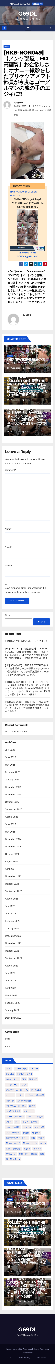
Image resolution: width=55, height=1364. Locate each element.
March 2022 (11, 995)
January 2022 (12, 1010)
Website (9, 565)
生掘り (27, 1148)
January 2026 (12, 779)
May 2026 (10, 765)
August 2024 (11, 861)
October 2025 (12, 802)
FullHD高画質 (21, 1068)
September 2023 (13, 891)
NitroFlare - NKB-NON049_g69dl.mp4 (27, 254)
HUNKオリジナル (24, 1074)
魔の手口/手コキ (13, 1159)
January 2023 (12, 928)
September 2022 (13, 958)
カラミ (20, 1095)
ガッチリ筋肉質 (24, 1100)
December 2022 (13, 936)
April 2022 (10, 988)
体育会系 (27, 110)
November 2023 (13, 876)
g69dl (20, 102)
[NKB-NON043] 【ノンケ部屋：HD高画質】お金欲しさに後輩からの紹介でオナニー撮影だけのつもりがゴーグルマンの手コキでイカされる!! (36, 286)
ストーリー (29, 1111)
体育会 (26, 1132)
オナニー (10, 1095)
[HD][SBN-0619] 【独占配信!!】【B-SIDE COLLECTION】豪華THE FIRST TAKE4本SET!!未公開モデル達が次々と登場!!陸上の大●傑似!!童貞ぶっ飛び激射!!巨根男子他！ (27, 384)
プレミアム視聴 (13, 1127)
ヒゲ (17, 1122)
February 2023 (12, 921)
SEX (24, 1079)
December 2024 (13, 839)
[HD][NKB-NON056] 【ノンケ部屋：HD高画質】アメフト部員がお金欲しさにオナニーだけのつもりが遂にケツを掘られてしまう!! (17, 286)
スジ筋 (32, 1106)
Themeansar (27, 1353)
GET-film (34, 1068)
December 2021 (13, 1018)
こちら (24, 1084)
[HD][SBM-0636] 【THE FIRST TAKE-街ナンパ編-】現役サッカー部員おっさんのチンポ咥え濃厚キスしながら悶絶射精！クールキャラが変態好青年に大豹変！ (27, 416)
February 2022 (12, 1003)
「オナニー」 (12, 1084)
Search (8, 615)
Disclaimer (41, 1357)
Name (8, 529)
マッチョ (27, 1127)
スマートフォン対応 (15, 1116)
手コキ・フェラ (30, 1143)
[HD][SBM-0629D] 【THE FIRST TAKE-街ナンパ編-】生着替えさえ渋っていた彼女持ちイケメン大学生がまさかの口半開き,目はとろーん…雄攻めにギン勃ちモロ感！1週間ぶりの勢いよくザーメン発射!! (27, 688)
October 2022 (12, 951)
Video (6, 46)
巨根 (33, 1138)
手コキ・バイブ (39, 110)
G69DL (27, 13)
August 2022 (11, 966)
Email (8, 547)
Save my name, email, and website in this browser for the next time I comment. (25, 590)
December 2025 (13, 787)
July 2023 (10, 906)
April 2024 (10, 869)
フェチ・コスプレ (30, 1122)
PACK (8, 1039)
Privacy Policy (24, 1357)
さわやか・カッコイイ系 (17, 1090)
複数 (42, 1154)
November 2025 (13, 794)
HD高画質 (36, 106)
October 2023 (12, 884)
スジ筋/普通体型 (13, 1111)
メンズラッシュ (13, 1132)
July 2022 (10, 973)
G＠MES (10, 1074)
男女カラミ (11, 1154)
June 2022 (10, 980)
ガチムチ (10, 1100)
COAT (8, 1068)
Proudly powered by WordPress (19, 1349)
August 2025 (11, 817)
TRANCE (33, 1079)
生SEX (43, 1143)
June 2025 (10, 824)
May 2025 (10, 832)
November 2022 (13, 943)
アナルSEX (36, 1090)
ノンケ (45, 106)
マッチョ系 (39, 1127)
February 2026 (12, 772)
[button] (51, 28)
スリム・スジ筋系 (35, 1116)
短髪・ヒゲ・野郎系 (28, 1154)
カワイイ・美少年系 (35, 1095)
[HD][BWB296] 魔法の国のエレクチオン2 (26, 361)
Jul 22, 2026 (15, 1212)
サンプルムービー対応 (16, 1106)
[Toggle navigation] (28, 28)
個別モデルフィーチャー (17, 1138)
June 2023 (10, 913)
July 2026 (10, 750)
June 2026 (10, 757)
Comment (10, 470)
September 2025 (13, 809)
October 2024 (12, 854)
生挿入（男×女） (13, 1148)
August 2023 (11, 899)
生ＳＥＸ (37, 1148)
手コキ (41, 1138)
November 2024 (13, 846)
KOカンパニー (12, 1079)
